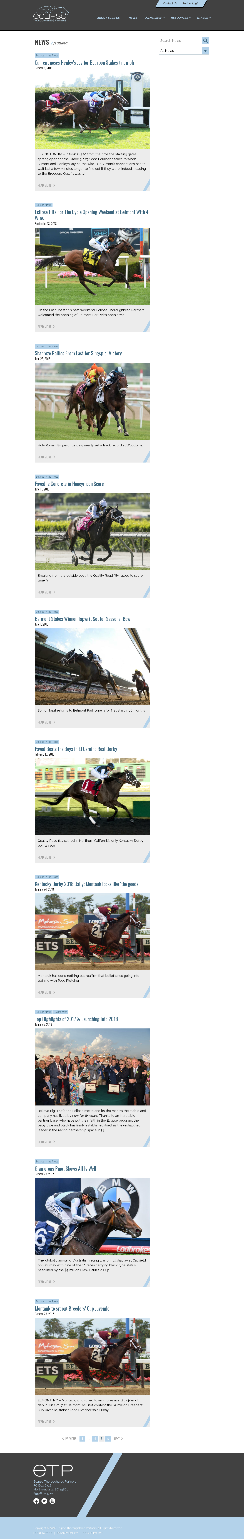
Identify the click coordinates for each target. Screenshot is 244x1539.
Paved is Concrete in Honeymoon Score (69, 483)
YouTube (52, 1501)
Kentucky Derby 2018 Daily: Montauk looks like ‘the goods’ (87, 883)
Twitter (44, 1501)
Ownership (153, 18)
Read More (44, 185)
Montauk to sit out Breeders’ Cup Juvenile (72, 1308)
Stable (202, 18)
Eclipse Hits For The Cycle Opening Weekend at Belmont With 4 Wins (91, 215)
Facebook (36, 1501)
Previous (70, 1438)
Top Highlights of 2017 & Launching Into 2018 (76, 1019)
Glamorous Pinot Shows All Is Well (65, 1168)
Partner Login (191, 3)
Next (117, 1438)
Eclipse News (43, 205)
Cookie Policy (93, 1533)
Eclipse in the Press (47, 55)
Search (205, 40)
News (133, 18)
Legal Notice (42, 1533)
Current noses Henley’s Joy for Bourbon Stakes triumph (84, 62)
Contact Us (170, 3)
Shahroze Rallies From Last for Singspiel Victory (78, 353)
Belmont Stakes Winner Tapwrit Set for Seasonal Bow (82, 618)
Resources (179, 18)
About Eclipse (108, 18)
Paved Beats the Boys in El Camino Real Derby (76, 748)
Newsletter (60, 1012)
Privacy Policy (67, 1533)
